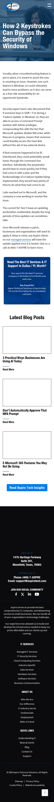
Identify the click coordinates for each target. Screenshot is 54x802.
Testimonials (27, 712)
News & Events (27, 742)
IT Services (27, 644)
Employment (27, 717)
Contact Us (27, 751)
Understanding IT (27, 738)
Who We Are (27, 699)
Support (27, 755)
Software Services (27, 678)
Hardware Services (27, 674)
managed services (21, 239)
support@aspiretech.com (31, 581)
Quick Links (27, 730)
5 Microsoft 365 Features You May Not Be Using (25, 464)
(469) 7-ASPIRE (31, 577)
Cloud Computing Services (27, 660)
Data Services (27, 669)
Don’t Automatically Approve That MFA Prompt (25, 412)
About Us (27, 691)
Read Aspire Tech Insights (27, 488)
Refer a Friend (27, 721)
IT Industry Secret (27, 708)
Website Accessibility (35, 785)
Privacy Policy (32, 781)
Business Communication (27, 682)
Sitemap (19, 781)
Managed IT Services (27, 651)
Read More (8, 369)
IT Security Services (27, 656)
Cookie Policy (15, 785)
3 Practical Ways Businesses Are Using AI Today (24, 359)
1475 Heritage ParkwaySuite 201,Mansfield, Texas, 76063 (27, 560)
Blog (27, 747)
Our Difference (27, 703)
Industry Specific (27, 665)
